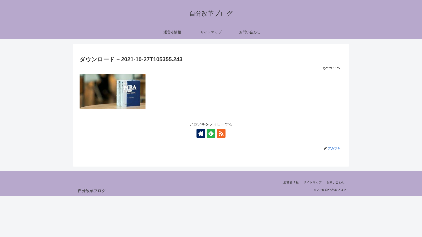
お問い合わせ (335, 182)
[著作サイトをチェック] (200, 133)
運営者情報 (291, 182)
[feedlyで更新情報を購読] (211, 133)
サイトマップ (312, 182)
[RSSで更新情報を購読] (221, 133)
